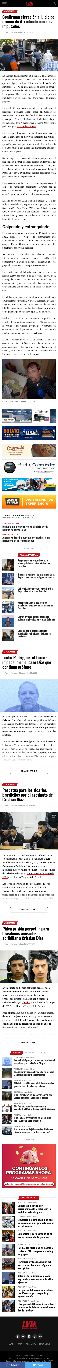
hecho (26, 1002)
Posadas (28, 518)
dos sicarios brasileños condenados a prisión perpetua (28, 723)
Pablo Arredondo (12, 518)
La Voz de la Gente (15, 1344)
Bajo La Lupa (31, 1344)
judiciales (31, 515)
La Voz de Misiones (26, 126)
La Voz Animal (44, 1344)
